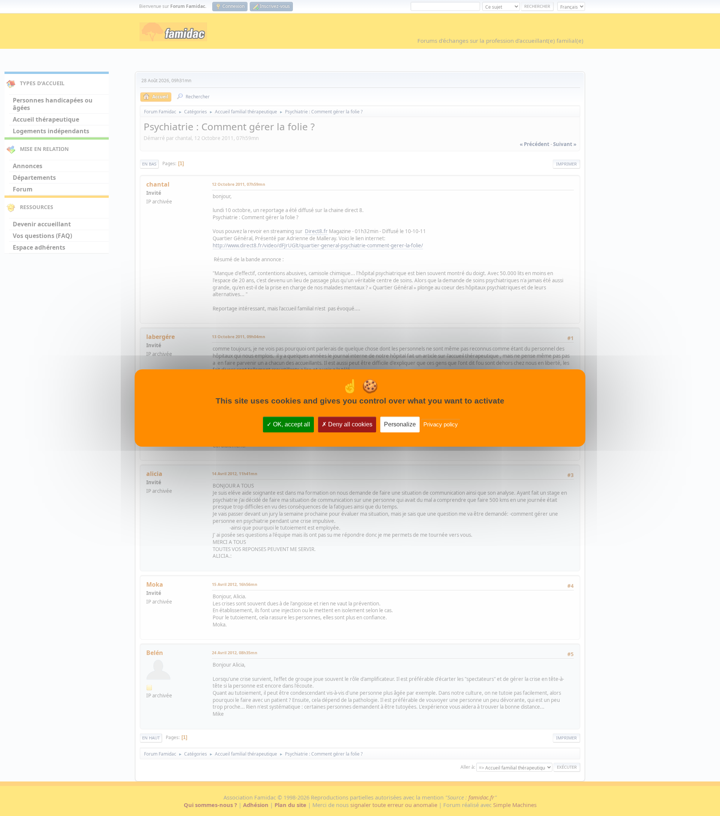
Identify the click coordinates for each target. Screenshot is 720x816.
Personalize (400, 424)
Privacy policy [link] (440, 424)
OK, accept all (291, 424)
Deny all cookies (349, 424)
